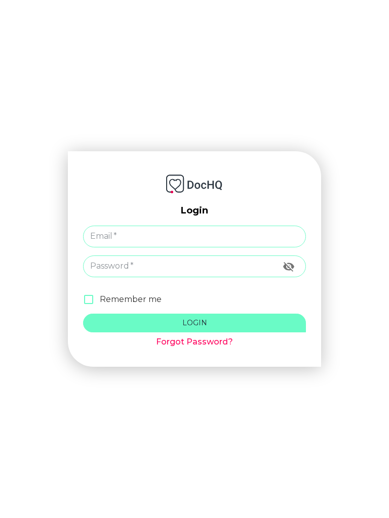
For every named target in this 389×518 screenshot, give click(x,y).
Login (194, 322)
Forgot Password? (194, 342)
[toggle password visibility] (289, 266)
